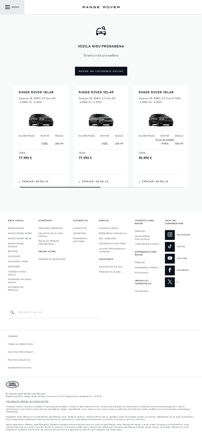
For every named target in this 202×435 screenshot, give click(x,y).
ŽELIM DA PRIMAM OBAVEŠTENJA (48, 242)
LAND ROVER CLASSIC (147, 244)
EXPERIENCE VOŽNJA (147, 268)
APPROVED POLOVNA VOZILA (19, 281)
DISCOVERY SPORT (18, 261)
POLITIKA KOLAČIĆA (19, 360)
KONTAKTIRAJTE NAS (111, 267)
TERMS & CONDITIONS (20, 344)
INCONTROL (79, 233)
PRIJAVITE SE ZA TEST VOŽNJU (50, 235)
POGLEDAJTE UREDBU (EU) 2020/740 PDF (27, 402)
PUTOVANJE (141, 273)
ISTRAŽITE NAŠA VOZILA (17, 273)
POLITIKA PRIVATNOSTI (21, 352)
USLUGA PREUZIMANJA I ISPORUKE (112, 250)
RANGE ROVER (16, 228)
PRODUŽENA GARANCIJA (113, 233)
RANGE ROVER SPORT (20, 233)
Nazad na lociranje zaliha (101, 71)
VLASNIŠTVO (80, 228)
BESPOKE (13, 251)
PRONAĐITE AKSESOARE (51, 259)
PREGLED (140, 231)
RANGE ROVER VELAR (20, 238)
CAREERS (13, 336)
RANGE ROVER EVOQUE (16, 245)
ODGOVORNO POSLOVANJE (142, 238)
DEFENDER (14, 267)
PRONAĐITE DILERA (110, 272)
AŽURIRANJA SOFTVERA (80, 240)
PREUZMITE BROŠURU (50, 228)
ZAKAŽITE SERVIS (108, 228)
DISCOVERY (14, 256)
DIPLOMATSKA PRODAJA (16, 288)
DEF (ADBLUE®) (107, 238)
